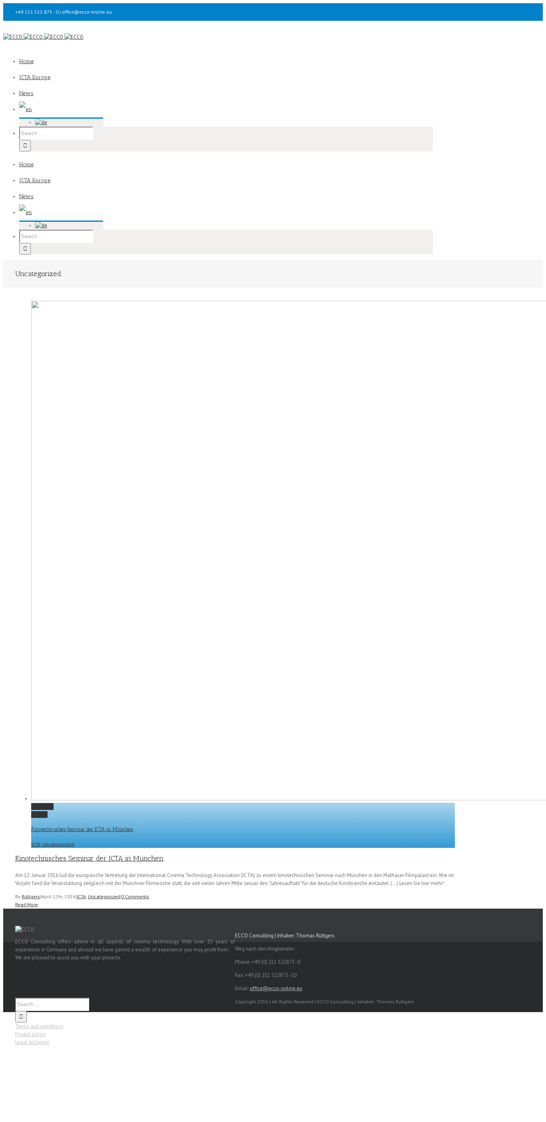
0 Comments (135, 896)
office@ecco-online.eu (276, 988)
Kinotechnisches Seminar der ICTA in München (82, 829)
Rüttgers (31, 896)
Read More (26, 904)
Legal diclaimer (32, 1042)
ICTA (35, 844)
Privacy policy (30, 1034)
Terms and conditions (39, 1026)
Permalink (42, 806)
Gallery (39, 814)
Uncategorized (58, 844)
